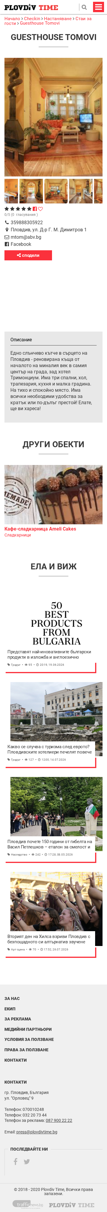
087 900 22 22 (59, 1120)
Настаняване (58, 18)
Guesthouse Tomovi (40, 23)
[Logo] (31, 7)
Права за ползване (26, 1049)
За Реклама (17, 1019)
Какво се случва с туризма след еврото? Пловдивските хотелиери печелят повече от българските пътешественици (49, 749)
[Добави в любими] (40, 209)
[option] (53, 502)
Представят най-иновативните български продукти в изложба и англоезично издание (49, 654)
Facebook (21, 244)
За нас (12, 998)
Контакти (15, 1060)
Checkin (32, 18)
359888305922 (27, 222)
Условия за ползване (29, 1039)
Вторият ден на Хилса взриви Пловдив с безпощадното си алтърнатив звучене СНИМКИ (48, 939)
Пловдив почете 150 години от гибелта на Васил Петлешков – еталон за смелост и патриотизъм (49, 844)
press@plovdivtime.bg (36, 1132)
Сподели (30, 255)
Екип (9, 1008)
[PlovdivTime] (30, 1203)
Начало (12, 18)
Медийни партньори (28, 1029)
